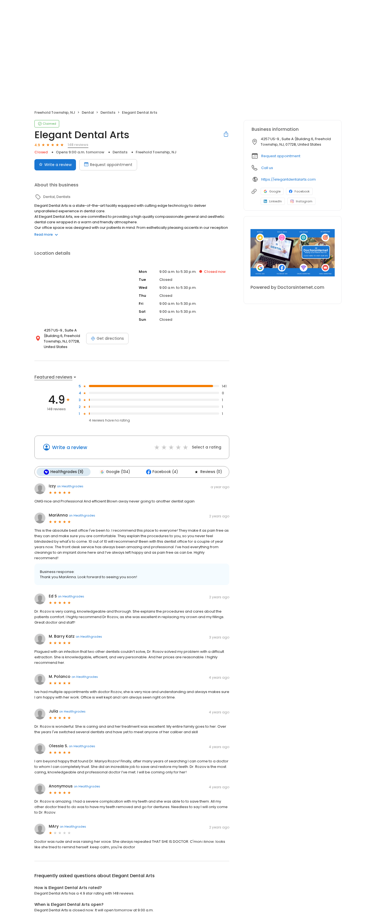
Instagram (304, 201)
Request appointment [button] (280, 156)
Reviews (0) (211, 471)
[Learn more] (292, 252)
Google (274, 191)
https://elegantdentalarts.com (288, 179)
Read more (43, 234)
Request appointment (111, 164)
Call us (267, 167)
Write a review (58, 164)
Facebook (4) (165, 471)
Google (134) (118, 471)
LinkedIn (275, 201)
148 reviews (78, 144)
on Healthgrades (70, 486)
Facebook (302, 191)
